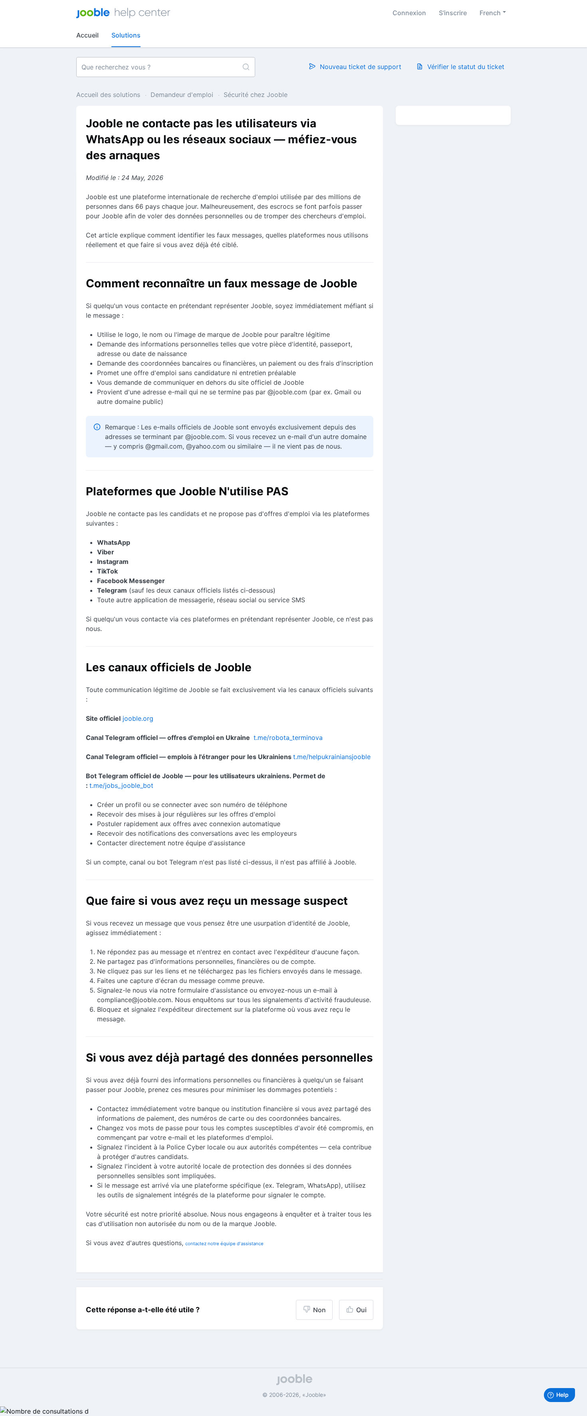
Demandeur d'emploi (182, 95)
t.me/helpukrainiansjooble (332, 757)
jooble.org (138, 718)
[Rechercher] (246, 67)
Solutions (126, 35)
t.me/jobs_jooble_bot (121, 785)
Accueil (87, 35)
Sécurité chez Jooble (256, 95)
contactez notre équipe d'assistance (224, 1243)
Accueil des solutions (109, 95)
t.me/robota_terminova (288, 738)
